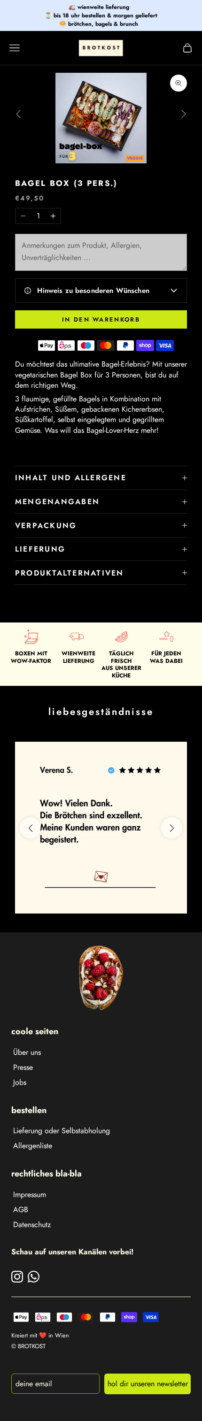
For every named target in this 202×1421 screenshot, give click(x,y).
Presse (23, 1067)
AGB (20, 1209)
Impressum (29, 1194)
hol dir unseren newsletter (148, 1383)
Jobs (19, 1082)
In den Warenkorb (101, 319)
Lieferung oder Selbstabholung (61, 1130)
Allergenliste (32, 1145)
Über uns (27, 1052)
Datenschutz (32, 1224)
